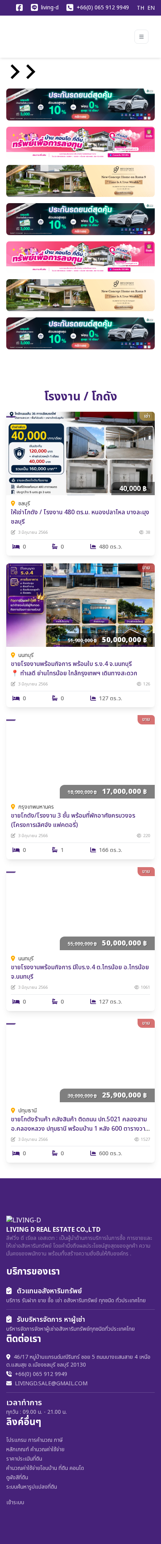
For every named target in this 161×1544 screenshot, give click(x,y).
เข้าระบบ (15, 1502)
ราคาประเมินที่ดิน (24, 1459)
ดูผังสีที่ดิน (17, 1477)
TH (140, 8)
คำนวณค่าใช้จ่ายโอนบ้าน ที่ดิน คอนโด (45, 1468)
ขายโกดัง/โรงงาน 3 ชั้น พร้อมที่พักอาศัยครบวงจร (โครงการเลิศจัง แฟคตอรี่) (73, 820)
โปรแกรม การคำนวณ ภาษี (34, 1440)
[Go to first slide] (30, 72)
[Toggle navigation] (141, 37)
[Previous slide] (14, 72)
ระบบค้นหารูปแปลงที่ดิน (31, 1487)
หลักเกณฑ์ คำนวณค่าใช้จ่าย (35, 1449)
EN (151, 8)
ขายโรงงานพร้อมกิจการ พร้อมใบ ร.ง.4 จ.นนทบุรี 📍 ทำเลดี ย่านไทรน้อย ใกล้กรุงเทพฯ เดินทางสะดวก (74, 668)
